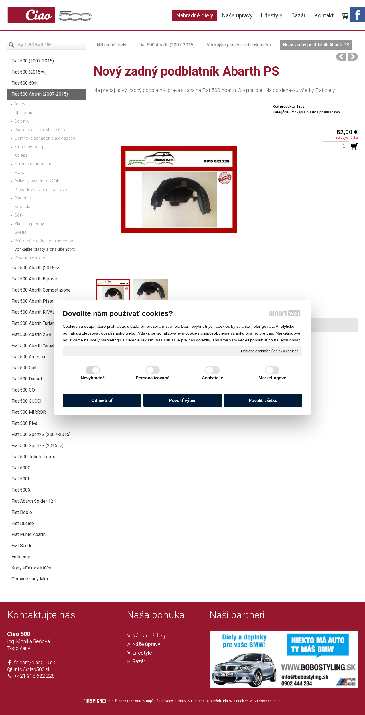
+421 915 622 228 (34, 676)
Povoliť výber (182, 400)
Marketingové (272, 377)
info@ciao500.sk (32, 669)
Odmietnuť (102, 400)
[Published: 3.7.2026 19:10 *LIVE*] (110, 701)
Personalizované (152, 377)
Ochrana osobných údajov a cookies (269, 351)
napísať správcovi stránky (166, 701)
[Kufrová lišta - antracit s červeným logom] (353, 57)
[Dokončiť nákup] (346, 16)
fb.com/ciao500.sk (34, 662)
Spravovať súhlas (267, 701)
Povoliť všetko (263, 400)
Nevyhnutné (93, 377)
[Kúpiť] (354, 146)
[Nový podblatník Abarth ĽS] (341, 57)
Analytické (212, 377)
